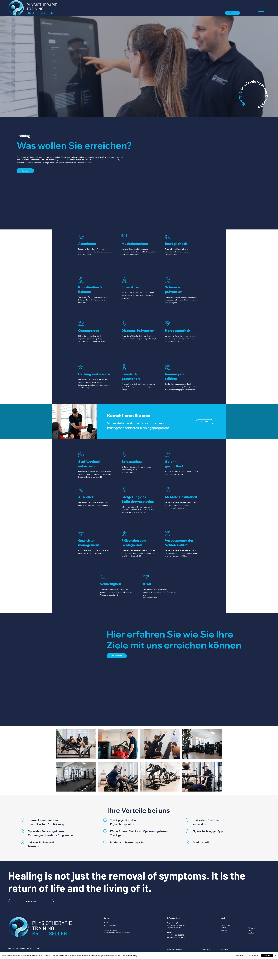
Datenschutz (225, 949)
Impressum (206, 949)
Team (250, 930)
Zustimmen (267, 955)
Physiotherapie (226, 925)
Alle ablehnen (253, 955)
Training (223, 928)
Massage (224, 930)
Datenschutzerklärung (129, 955)
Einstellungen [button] (240, 955)
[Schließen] (275, 955)
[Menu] (261, 11)
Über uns (251, 928)
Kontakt (251, 933)
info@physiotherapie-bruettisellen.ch (117, 933)
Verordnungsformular (174, 949)
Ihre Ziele (224, 932)
